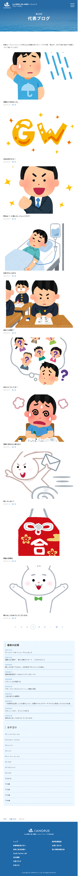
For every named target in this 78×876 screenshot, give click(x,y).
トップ (15, 841)
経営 (8, 789)
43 (57, 627)
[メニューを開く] (72, 5)
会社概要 (16, 857)
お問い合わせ (57, 845)
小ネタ (9, 773)
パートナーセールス (13, 756)
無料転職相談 (57, 841)
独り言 (14, 105)
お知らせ (16, 865)
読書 (8, 795)
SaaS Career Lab (20, 853)
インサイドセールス (13, 734)
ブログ (9, 762)
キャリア (10, 745)
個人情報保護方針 (58, 849)
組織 (8, 784)
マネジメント (11, 767)
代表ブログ (17, 861)
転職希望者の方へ (19, 845)
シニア (9, 751)
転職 (8, 800)
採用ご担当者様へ (19, 849)
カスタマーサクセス (13, 740)
